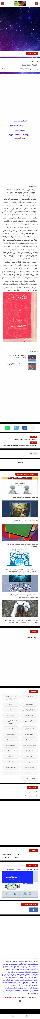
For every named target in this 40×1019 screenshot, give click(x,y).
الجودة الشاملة (11, 734)
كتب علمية (29, 773)
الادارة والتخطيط (10, 710)
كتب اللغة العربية (10, 762)
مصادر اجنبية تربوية (11, 773)
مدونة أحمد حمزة (30, 796)
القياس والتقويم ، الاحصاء (29, 745)
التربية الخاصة (10, 715)
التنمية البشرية (29, 734)
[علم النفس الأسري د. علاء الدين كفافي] (20, 508)
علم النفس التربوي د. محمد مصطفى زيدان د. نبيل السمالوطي (22, 545)
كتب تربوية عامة (29, 767)
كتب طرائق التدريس (11, 767)
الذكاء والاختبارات (10, 740)
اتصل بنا (30, 993)
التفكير (11, 729)
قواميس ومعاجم (29, 762)
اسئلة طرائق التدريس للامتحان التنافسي (10, 697)
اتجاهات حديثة (29, 696)
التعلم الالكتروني (29, 721)
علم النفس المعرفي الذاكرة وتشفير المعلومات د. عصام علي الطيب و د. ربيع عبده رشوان (20, 596)
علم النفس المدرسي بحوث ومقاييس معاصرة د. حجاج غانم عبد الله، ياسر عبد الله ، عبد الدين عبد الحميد (21, 621)
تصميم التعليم (11, 751)
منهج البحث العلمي (29, 778)
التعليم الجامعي (29, 729)
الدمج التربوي (29, 740)
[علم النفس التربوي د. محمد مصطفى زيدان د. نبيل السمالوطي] (20, 532)
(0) (3, 69)
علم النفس (34, 61)
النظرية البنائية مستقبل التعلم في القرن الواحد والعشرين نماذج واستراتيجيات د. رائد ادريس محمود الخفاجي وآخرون (20, 570)
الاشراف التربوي (29, 715)
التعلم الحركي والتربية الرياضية (11, 722)
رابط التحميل (20, 138)
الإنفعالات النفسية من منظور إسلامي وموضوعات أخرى (17, 357)
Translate (16, 857)
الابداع (10, 704)
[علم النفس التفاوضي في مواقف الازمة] (20, 485)
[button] (24, 428)
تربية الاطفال (29, 751)
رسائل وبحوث (29, 756)
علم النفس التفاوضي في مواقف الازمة (25, 497)
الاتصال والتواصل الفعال (29, 710)
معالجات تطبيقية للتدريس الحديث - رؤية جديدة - (22, 869)
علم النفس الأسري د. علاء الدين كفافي (25, 520)
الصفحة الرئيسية (30, 792)
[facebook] (33, 909)
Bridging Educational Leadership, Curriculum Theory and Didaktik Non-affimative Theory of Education (16, 365)
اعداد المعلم (29, 704)
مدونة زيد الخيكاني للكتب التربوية (13, 997)
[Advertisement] (20, 29)
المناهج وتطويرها (10, 745)
